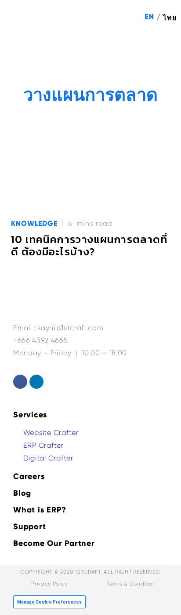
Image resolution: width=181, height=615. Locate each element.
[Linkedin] (36, 382)
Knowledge (34, 223)
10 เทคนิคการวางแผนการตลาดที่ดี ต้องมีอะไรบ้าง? (89, 245)
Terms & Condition (131, 584)
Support (29, 526)
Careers (28, 476)
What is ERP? (39, 510)
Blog (22, 493)
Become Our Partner (54, 543)
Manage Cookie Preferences (49, 602)
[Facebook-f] (20, 382)
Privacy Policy (49, 584)
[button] (164, 49)
